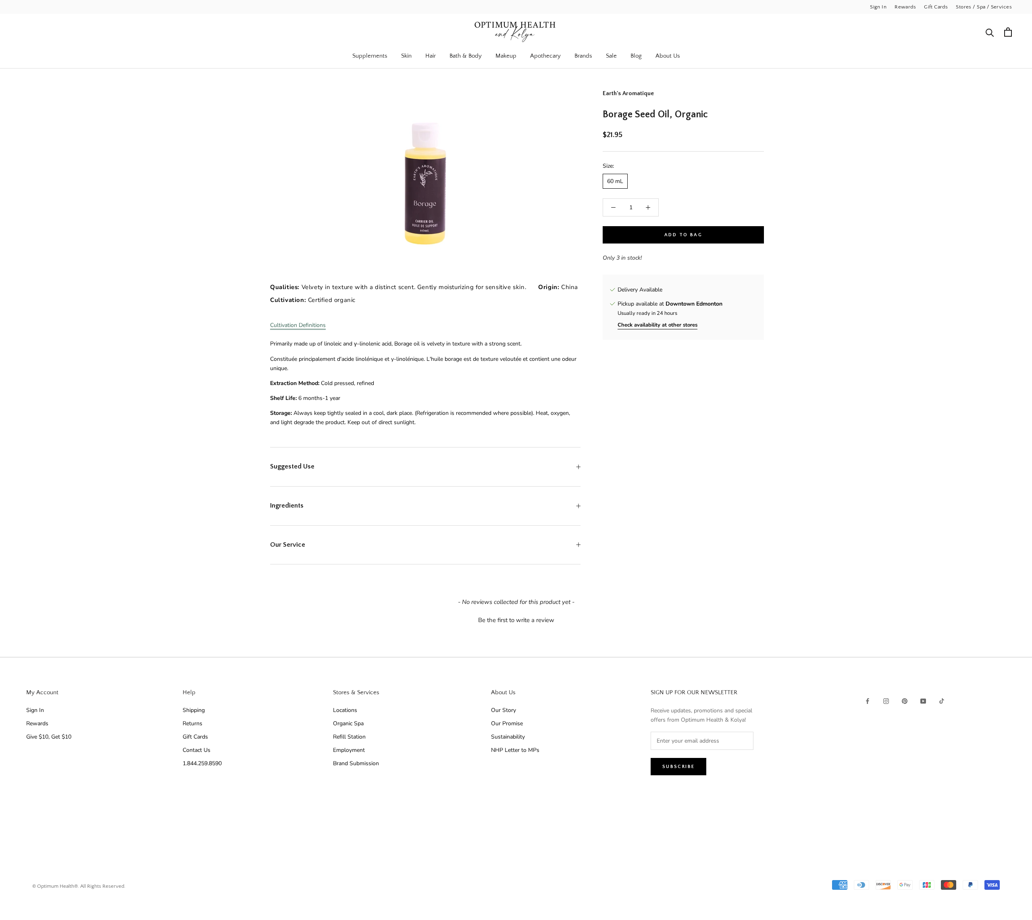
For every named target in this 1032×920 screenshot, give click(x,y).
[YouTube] (923, 700)
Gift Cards (936, 7)
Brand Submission (356, 763)
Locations (345, 710)
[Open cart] (1008, 32)
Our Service (287, 544)
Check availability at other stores (657, 325)
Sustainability (508, 737)
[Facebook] (867, 700)
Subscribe (678, 766)
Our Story (503, 710)
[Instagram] (886, 700)
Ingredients (287, 505)
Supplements (369, 55)
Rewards (905, 7)
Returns (192, 723)
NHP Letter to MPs (515, 750)
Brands (583, 55)
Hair (430, 55)
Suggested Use (292, 466)
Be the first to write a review (516, 620)
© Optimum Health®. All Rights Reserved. (78, 886)
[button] (516, 619)
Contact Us (196, 750)
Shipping (194, 710)
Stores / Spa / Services (984, 7)
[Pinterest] (904, 700)
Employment (349, 750)
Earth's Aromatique (628, 93)
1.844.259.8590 (202, 763)
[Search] (990, 32)
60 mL (615, 181)
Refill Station (349, 737)
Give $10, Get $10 (48, 737)
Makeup (505, 55)
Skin (406, 55)
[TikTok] (942, 700)
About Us (667, 55)
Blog (636, 55)
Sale (611, 55)
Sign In (878, 7)
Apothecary (545, 55)
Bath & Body (465, 55)
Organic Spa (348, 723)
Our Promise (507, 723)
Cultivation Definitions (298, 325)
